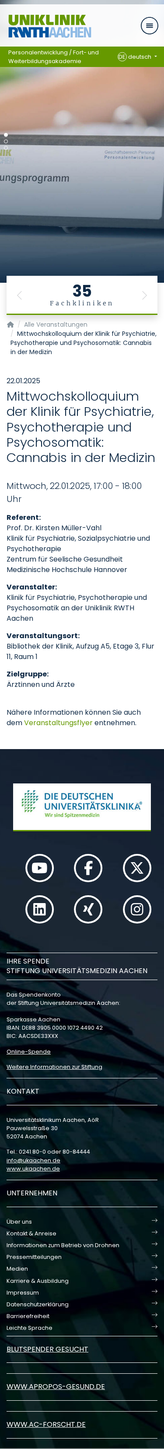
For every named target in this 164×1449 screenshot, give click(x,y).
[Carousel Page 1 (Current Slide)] (6, 135)
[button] (20, 295)
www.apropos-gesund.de (56, 1387)
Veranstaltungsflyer (58, 723)
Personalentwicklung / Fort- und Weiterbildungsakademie (53, 56)
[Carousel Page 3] (6, 148)
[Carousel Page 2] (6, 142)
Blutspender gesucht (47, 1349)
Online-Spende (29, 1051)
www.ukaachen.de (33, 1168)
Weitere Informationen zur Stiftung (54, 1067)
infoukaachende (33, 1160)
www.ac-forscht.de (46, 1424)
